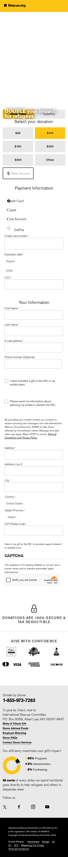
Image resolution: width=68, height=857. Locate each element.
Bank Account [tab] (16, 219)
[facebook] (19, 807)
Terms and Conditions (18, 848)
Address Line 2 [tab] (13, 464)
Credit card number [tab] (17, 236)
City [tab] (8, 480)
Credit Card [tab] (15, 201)
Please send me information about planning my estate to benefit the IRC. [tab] (33, 403)
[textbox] (18, 173)
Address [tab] (10, 448)
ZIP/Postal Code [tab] (16, 524)
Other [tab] (50, 160)
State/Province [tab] (15, 510)
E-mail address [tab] (14, 341)
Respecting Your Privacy (32, 845)
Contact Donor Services (17, 742)
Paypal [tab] (11, 210)
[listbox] (34, 261)
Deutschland (33, 841)
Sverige (45, 841)
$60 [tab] (17, 133)
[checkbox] (6, 381)
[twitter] (5, 807)
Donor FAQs (10, 737)
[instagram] (33, 807)
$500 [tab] (18, 160)
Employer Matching (14, 733)
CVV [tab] (8, 277)
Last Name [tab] (12, 324)
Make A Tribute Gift (14, 723)
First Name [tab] (12, 308)
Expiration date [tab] (14, 254)
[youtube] (47, 807)
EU (9, 845)
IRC (20, 5)
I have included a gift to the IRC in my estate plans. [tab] (32, 382)
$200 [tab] (50, 146)
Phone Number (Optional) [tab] (20, 357)
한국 (16, 845)
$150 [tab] (18, 146)
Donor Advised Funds (15, 728)
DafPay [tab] (19, 230)
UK (53, 841)
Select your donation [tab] (33, 121)
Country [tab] (10, 496)
